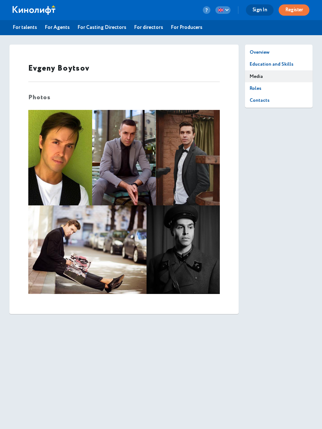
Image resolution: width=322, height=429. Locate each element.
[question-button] (206, 10)
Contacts (259, 100)
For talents (25, 27)
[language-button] (222, 10)
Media (256, 76)
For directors (148, 27)
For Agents (57, 27)
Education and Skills (271, 64)
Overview (259, 52)
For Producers (187, 27)
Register (294, 10)
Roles (255, 88)
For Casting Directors (101, 27)
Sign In (260, 10)
